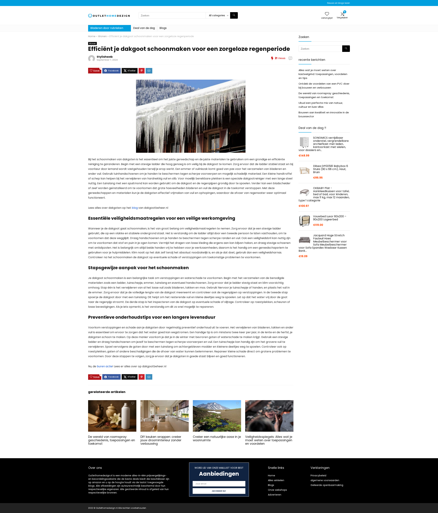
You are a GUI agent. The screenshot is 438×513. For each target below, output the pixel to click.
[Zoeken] (234, 15)
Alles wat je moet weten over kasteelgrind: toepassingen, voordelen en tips (323, 74)
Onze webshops (277, 490)
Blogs (163, 28)
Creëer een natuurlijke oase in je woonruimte (217, 438)
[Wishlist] (327, 14)
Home (91, 36)
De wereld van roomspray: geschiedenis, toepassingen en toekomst (111, 440)
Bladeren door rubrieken (106, 28)
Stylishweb (105, 57)
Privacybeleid (318, 475)
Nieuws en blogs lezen (338, 3)
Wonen (102, 36)
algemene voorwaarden (325, 480)
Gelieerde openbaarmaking (327, 485)
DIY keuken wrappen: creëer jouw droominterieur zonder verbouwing (160, 440)
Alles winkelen (276, 480)
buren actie (104, 366)
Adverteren (274, 494)
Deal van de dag (144, 28)
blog (135, 208)
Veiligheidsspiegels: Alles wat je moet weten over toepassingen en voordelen (268, 440)
